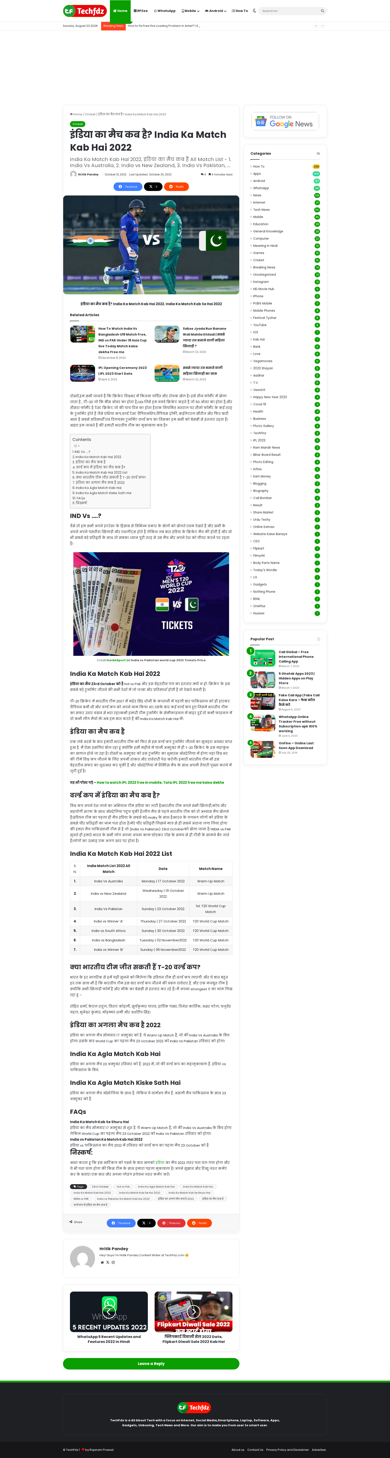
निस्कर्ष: (81, 503)
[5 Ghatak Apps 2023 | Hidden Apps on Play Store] (263, 679)
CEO (256, 541)
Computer (261, 238)
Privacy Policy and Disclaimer (287, 1450)
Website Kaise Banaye (270, 534)
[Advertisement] (195, 66)
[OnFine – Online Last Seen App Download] (263, 749)
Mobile (190, 11)
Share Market (263, 512)
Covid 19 (259, 404)
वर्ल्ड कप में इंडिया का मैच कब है (90, 1205)
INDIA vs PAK (81, 1199)
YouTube (260, 325)
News (257, 195)
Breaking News (264, 267)
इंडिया (160, 1162)
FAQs (81, 498)
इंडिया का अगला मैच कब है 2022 (100, 482)
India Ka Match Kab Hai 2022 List (102, 472)
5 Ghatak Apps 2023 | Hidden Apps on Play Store (296, 678)
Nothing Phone (264, 592)
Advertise (319, 1450)
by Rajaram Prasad (99, 1450)
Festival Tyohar (264, 318)
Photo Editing (263, 462)
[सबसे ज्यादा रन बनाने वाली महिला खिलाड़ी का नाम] (167, 373)
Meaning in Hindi (265, 246)
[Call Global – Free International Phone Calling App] (263, 658)
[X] (107, 1262)
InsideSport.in (118, 660)
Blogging (259, 483)
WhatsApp (166, 11)
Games (258, 253)
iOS (255, 332)
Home (122, 11)
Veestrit (259, 390)
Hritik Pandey (88, 174)
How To (241, 11)
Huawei (258, 613)
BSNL (256, 599)
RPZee (142, 11)
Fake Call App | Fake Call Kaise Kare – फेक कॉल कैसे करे (299, 700)
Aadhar (258, 375)
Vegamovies (262, 361)
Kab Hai (259, 339)
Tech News (261, 210)
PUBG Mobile (262, 303)
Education (260, 224)
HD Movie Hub (263, 289)
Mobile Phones (264, 311)
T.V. (255, 383)
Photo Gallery (263, 426)
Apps (257, 174)
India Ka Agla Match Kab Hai (98, 488)
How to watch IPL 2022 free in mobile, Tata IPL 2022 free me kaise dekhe (160, 782)
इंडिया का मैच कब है (91, 462)
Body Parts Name (266, 563)
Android (216, 11)
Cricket (90, 114)
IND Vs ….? (82, 452)
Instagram (261, 282)
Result (257, 505)
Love (256, 354)
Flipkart (258, 548)
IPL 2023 (259, 440)
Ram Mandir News (266, 447)
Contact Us (255, 1450)
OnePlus (259, 606)
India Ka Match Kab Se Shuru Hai (189, 1193)
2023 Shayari (263, 368)
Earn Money (262, 476)
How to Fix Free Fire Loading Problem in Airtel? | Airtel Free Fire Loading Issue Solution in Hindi (194, 26)
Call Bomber (262, 498)
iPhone (258, 296)
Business (259, 419)
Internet (259, 202)
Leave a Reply (151, 1363)
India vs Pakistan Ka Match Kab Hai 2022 (123, 1199)
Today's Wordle (265, 570)
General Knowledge (268, 231)
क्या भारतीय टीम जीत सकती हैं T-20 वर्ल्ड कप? (111, 477)
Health (258, 411)
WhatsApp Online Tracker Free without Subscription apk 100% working (298, 724)
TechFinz (259, 433)
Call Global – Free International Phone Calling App (296, 657)
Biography (261, 491)
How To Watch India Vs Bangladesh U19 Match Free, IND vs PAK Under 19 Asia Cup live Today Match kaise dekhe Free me (122, 340)
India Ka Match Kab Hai (198, 1186)
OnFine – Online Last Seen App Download (296, 745)
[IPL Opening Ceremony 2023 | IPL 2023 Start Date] (82, 373)
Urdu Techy (261, 520)
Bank (256, 347)
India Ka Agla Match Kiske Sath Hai (103, 493)
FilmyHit (259, 556)
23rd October (100, 1186)
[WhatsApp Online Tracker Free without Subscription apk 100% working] (263, 723)
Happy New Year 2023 (270, 397)
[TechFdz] (85, 11)
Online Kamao (263, 527)
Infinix (257, 469)
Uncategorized (264, 275)
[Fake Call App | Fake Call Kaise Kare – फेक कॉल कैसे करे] (263, 701)
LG (255, 577)
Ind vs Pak (123, 1186)
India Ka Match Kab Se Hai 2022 (139, 1193)
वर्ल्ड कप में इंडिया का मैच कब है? (100, 467)
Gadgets (260, 584)
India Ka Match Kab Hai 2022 (98, 457)
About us (238, 1450)
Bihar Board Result (267, 455)
